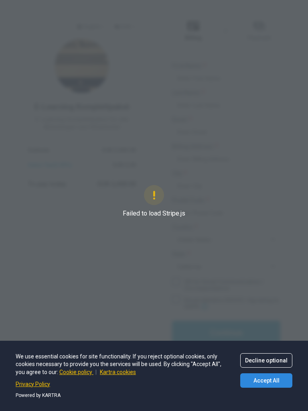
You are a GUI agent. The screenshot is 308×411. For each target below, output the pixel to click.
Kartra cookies (118, 372)
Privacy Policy (33, 384)
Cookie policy (76, 372)
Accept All (266, 380)
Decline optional (266, 360)
